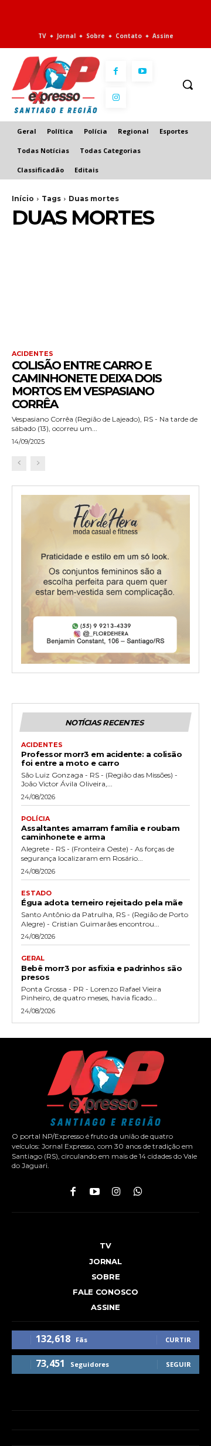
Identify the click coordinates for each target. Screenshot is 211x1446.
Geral (33, 958)
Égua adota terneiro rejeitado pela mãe (101, 902)
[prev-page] (19, 463)
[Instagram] (116, 97)
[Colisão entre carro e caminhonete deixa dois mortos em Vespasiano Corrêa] (105, 291)
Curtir (178, 1339)
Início (23, 198)
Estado (36, 893)
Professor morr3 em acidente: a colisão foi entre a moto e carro (101, 758)
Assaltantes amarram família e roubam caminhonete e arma (100, 832)
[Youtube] (142, 71)
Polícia (35, 819)
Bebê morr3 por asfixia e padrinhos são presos (101, 972)
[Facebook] (116, 71)
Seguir (178, 1364)
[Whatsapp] (138, 1192)
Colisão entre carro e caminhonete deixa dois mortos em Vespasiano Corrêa (86, 384)
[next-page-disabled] (37, 463)
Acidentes (32, 354)
